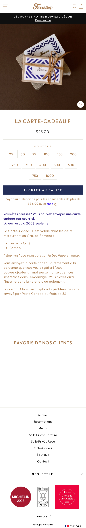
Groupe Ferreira (43, 524)
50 (23, 154)
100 (47, 154)
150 (60, 154)
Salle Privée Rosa (43, 441)
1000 (50, 175)
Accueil (43, 415)
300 (28, 165)
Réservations (43, 421)
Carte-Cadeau (43, 448)
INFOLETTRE (42, 474)
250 (15, 165)
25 (11, 154)
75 (34, 154)
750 (35, 175)
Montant (43, 146)
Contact (43, 461)
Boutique (43, 454)
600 (71, 165)
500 (57, 165)
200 (73, 154)
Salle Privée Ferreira (43, 435)
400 (42, 165)
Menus (42, 428)
